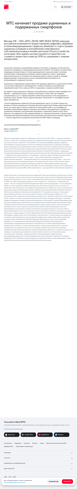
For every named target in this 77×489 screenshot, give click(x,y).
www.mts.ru (69, 168)
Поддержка (17, 443)
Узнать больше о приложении (13, 429)
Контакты (27, 443)
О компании (8, 443)
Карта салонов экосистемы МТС (56, 443)
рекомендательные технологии (14, 483)
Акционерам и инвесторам (24, 447)
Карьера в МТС (8, 447)
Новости (34, 443)
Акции (42, 443)
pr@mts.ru (13, 131)
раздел (17, 95)
